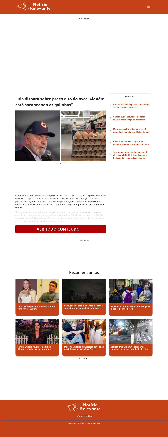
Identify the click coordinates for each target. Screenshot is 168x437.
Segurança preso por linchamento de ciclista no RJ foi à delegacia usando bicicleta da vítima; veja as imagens (130, 155)
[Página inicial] (84, 407)
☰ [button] (148, 7)
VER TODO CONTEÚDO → (60, 229)
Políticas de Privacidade (84, 416)
